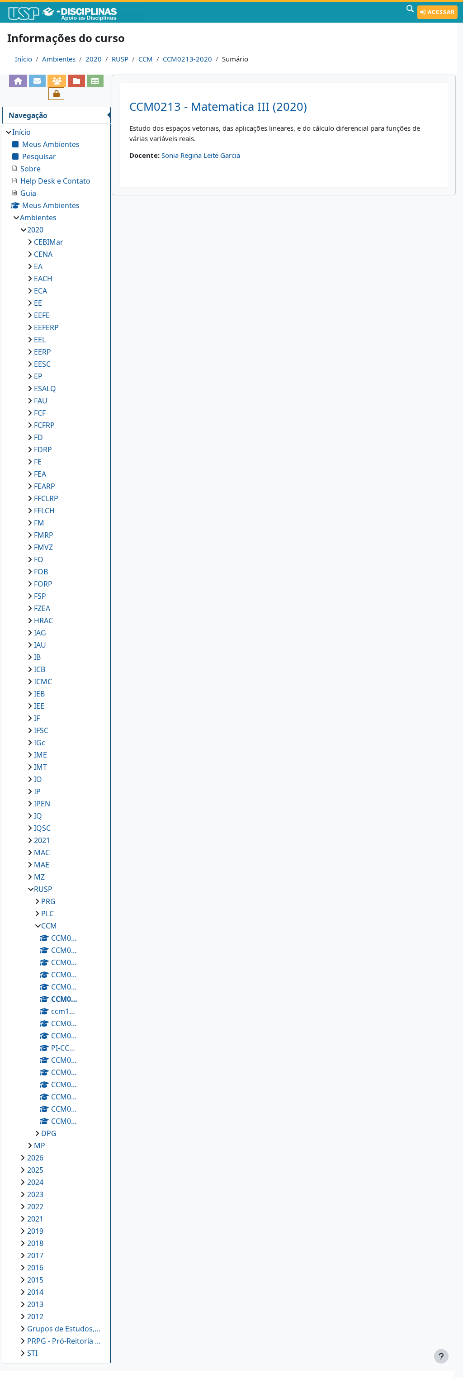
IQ (38, 816)
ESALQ (45, 388)
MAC (42, 852)
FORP (43, 584)
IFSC (41, 730)
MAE (41, 865)
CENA (43, 254)
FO (38, 559)
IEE (39, 706)
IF (37, 718)
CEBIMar (48, 242)
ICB (39, 669)
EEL (40, 340)
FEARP (44, 486)
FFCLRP (46, 498)
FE (38, 462)
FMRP (43, 535)
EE (38, 303)
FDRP (43, 450)
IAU (40, 645)
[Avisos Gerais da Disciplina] (37, 81)
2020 (93, 58)
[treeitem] (56, 743)
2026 (35, 1158)
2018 (35, 1243)
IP (37, 791)
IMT (40, 767)
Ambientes (59, 58)
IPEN (42, 804)
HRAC (43, 620)
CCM (145, 58)
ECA (40, 291)
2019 (35, 1231)
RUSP (120, 58)
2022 (35, 1207)
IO (38, 779)
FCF (40, 413)
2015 (35, 1280)
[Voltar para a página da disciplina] (18, 81)
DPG (49, 1133)
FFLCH (44, 511)
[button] (410, 12)
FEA (40, 474)
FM (39, 523)
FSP (40, 596)
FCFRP (44, 425)
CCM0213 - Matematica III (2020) (218, 106)
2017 (35, 1255)
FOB (41, 572)
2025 (35, 1170)
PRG (48, 901)
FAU (40, 401)
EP (38, 376)
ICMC (43, 682)
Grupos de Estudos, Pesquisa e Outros (64, 1329)
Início (23, 58)
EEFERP (46, 327)
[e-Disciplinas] (76, 12)
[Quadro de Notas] (95, 81)
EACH (43, 279)
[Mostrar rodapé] (441, 1356)
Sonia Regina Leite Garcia (200, 155)
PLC (47, 914)
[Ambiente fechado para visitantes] (56, 93)
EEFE (42, 315)
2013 (35, 1304)
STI (32, 1353)
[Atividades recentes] (76, 81)
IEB (39, 694)
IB (37, 657)
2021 (42, 840)
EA (38, 266)
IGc (39, 743)
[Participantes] (56, 81)
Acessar (440, 12)
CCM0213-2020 (187, 58)
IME (40, 755)
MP (39, 1146)
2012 (35, 1316)
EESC (42, 364)
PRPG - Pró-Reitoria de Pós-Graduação (64, 1341)
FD (38, 437)
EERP (42, 352)
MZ (39, 877)
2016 (35, 1268)
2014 (35, 1292)
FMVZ (43, 547)
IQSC (42, 828)
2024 (35, 1182)
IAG (40, 633)
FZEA (42, 608)
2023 (35, 1194)
